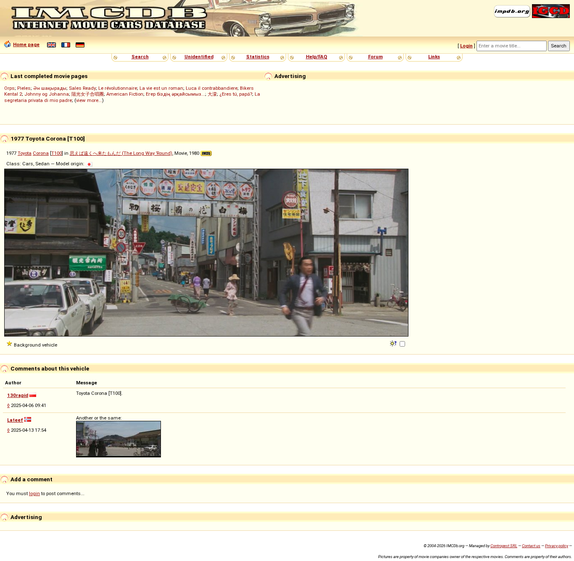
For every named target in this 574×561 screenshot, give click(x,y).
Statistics (257, 57)
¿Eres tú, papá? (235, 94)
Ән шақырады (49, 88)
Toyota (25, 153)
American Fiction (124, 94)
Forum (375, 57)
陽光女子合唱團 (87, 94)
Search (140, 57)
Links (434, 57)
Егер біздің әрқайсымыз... (175, 94)
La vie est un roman (161, 88)
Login (466, 46)
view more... (89, 100)
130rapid (17, 395)
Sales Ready (82, 88)
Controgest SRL (503, 545)
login (34, 493)
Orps (9, 88)
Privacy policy (556, 545)
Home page (26, 44)
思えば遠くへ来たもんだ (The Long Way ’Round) (121, 153)
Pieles (24, 88)
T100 (56, 153)
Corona (41, 153)
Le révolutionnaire (117, 88)
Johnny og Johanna (46, 94)
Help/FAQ (316, 57)
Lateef (15, 420)
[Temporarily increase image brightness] (394, 343)
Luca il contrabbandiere (211, 88)
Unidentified (198, 57)
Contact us (531, 545)
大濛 (212, 94)
